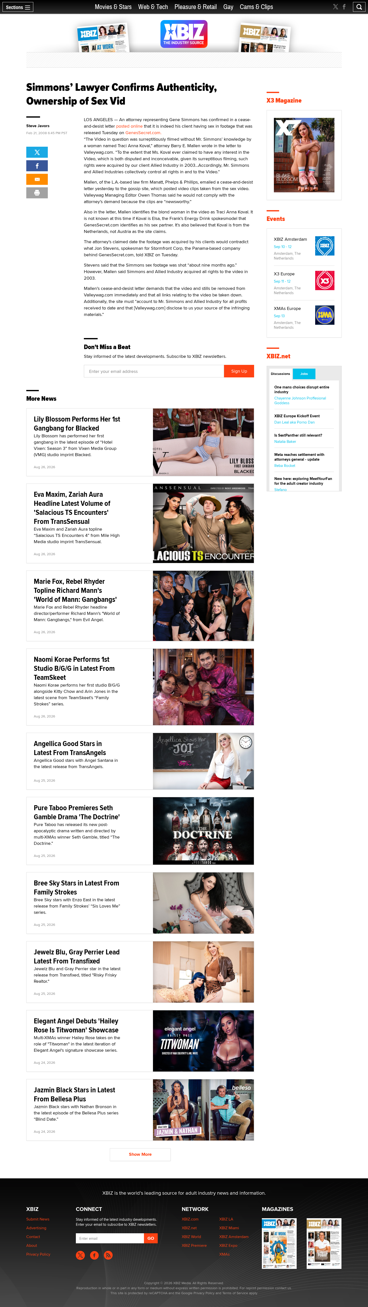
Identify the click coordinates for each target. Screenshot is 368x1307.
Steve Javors (38, 125)
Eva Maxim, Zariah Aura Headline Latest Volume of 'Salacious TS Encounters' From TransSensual (72, 508)
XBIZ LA (226, 1219)
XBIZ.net (278, 356)
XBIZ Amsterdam (290, 239)
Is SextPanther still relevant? (298, 435)
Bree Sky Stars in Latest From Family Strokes (76, 887)
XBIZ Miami (229, 1228)
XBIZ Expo (228, 1245)
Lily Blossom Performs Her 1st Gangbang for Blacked (77, 423)
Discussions (280, 373)
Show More (140, 1154)
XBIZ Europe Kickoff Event (297, 416)
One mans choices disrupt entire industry (301, 389)
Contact (33, 1237)
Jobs (304, 373)
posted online (129, 126)
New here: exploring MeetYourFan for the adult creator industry (303, 481)
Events (276, 219)
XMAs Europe (287, 308)
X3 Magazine (284, 100)
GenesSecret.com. (143, 132)
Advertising (36, 1228)
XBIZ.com (190, 1219)
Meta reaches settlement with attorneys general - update (299, 457)
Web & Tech (153, 7)
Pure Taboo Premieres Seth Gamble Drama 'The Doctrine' (77, 812)
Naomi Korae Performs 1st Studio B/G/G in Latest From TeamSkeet (74, 668)
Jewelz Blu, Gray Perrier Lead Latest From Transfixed (77, 956)
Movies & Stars (113, 7)
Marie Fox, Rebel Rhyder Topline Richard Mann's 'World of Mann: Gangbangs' (75, 590)
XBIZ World (191, 1237)
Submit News (37, 1219)
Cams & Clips (256, 7)
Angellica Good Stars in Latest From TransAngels (70, 748)
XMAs (224, 1254)
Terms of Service (235, 1292)
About (31, 1245)
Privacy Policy (38, 1254)
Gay (228, 7)
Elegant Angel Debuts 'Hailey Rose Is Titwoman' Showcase (76, 1025)
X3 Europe (284, 274)
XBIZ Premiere (194, 1245)
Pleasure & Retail (195, 7)
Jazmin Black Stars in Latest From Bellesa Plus (74, 1094)
